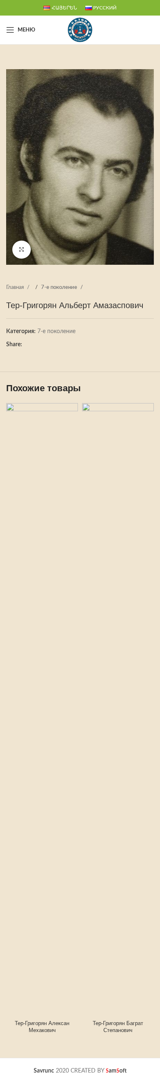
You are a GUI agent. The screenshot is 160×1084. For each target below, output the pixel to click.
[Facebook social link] (28, 344)
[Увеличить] (21, 250)
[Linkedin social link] (52, 344)
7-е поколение (59, 287)
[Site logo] (80, 30)
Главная (15, 287)
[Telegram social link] (61, 344)
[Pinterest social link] (44, 344)
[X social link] (36, 344)
